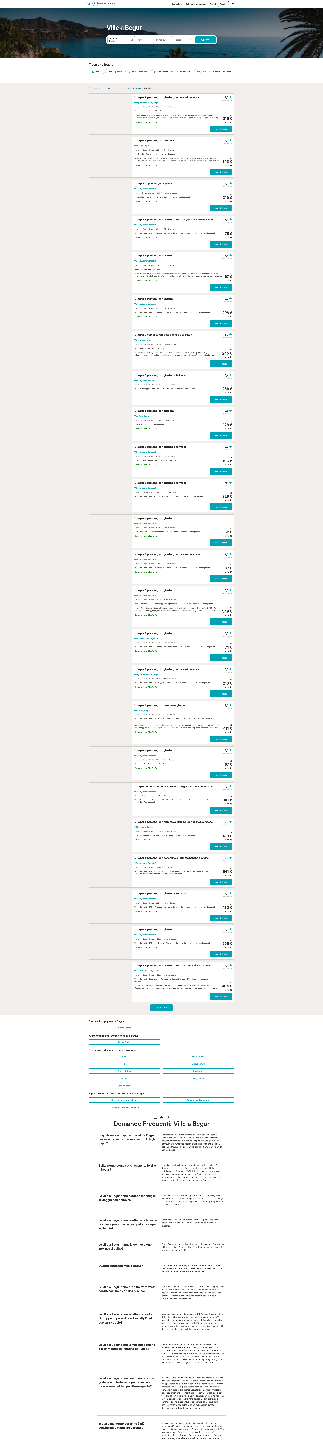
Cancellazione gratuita (223, 71)
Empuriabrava (198, 1064)
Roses (125, 1056)
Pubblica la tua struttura (196, 4)
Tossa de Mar (124, 1071)
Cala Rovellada (125, 1085)
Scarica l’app (177, 4)
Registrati (223, 4)
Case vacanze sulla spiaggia (124, 1100)
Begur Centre (124, 1027)
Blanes (125, 1078)
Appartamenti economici (198, 1100)
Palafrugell (198, 1071)
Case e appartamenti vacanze (125, 1107)
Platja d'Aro (198, 1078)
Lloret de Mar (198, 1056)
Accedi (213, 4)
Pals (125, 1064)
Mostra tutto (161, 1007)
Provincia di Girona (133, 88)
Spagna (107, 88)
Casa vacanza (94, 88)
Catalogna (118, 88)
